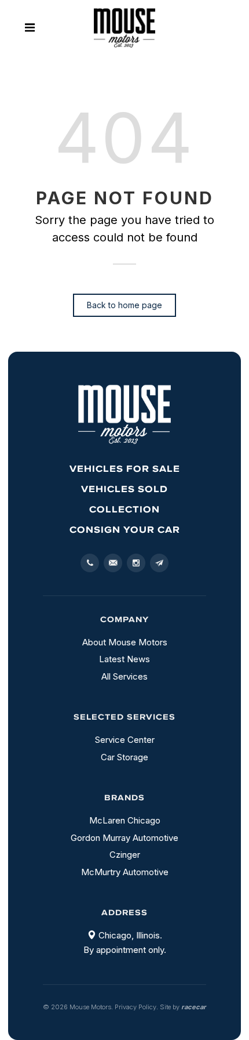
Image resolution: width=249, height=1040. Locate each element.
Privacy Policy (135, 1007)
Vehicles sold (124, 489)
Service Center (125, 739)
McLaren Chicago (124, 820)
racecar (193, 1007)
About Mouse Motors (124, 642)
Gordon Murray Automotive (124, 837)
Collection (124, 509)
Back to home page (124, 305)
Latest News (124, 659)
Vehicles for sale (124, 468)
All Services (124, 676)
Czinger (124, 854)
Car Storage (124, 757)
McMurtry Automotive (125, 872)
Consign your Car (124, 529)
